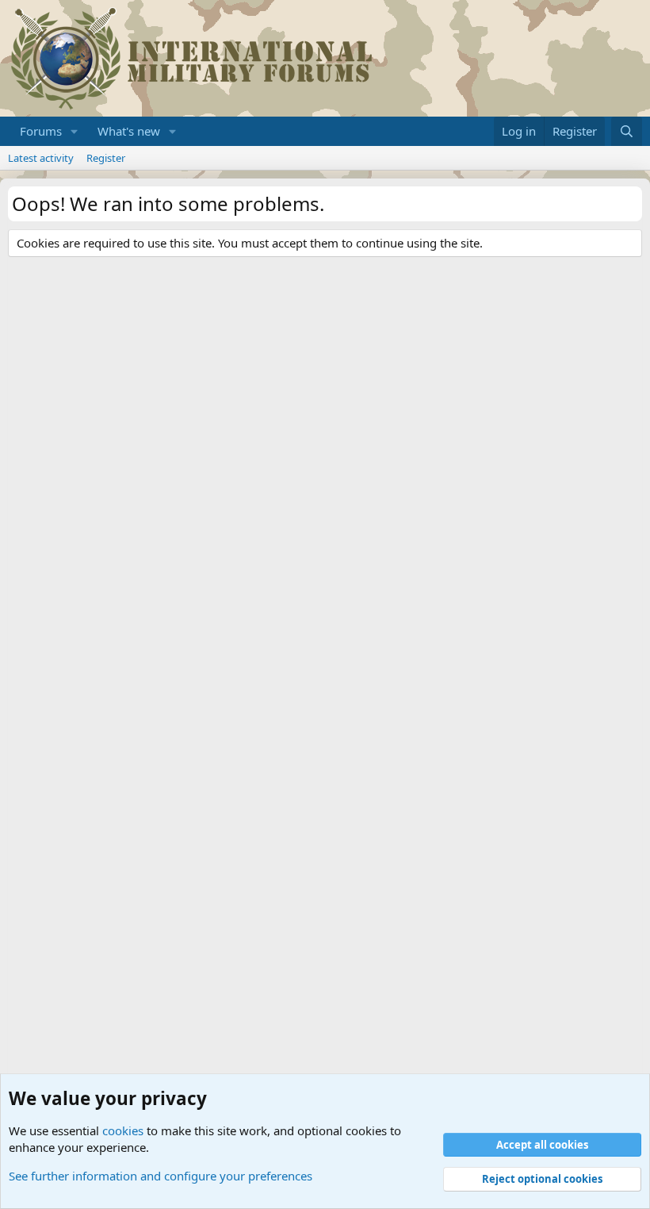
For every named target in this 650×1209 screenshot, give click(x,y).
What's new (129, 131)
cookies (122, 1130)
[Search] (626, 131)
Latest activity (41, 158)
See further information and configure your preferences (160, 1176)
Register (105, 158)
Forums (41, 131)
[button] (74, 131)
